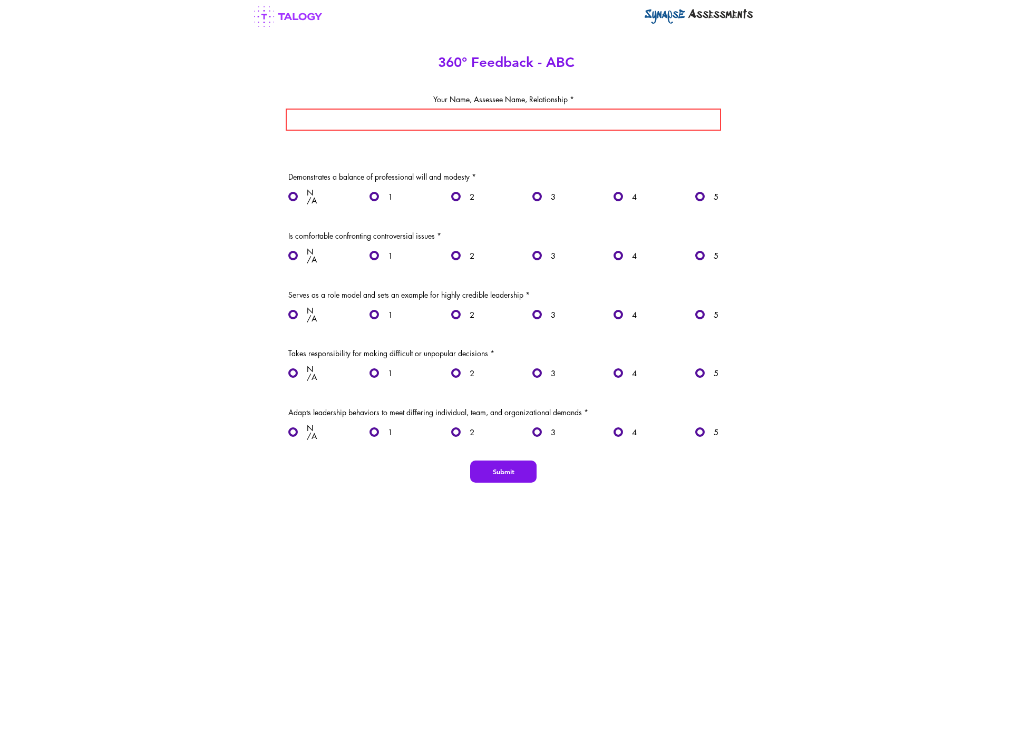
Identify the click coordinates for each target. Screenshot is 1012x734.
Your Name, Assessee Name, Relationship (500, 99)
